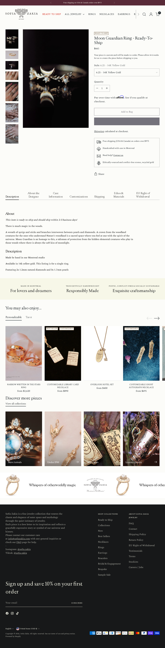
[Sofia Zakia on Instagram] (13, 614)
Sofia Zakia (24, 633)
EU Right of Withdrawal (142, 545)
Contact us (118, 155)
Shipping (99, 131)
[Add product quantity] (107, 88)
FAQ (18, 542)
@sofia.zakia (24, 549)
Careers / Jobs (136, 567)
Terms (132, 556)
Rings (101, 547)
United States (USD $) (28, 628)
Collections (104, 525)
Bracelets (102, 558)
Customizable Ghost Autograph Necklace (141, 386)
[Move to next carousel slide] (157, 318)
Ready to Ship (105, 520)
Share (101, 174)
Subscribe (76, 603)
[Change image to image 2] (11, 55)
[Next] (114, 2)
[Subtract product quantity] (97, 88)
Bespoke (102, 569)
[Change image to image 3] (11, 65)
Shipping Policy (137, 534)
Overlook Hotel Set (102, 384)
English (8, 628)
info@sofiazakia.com (19, 539)
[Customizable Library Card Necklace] (63, 353)
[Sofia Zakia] (21, 14)
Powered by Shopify (13, 636)
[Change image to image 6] (11, 112)
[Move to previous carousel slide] (149, 318)
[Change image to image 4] (11, 75)
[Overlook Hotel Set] (102, 353)
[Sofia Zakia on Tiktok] (18, 614)
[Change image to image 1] (11, 39)
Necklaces (103, 542)
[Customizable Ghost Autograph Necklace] (141, 353)
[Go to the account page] (151, 14)
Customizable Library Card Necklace (63, 386)
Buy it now (127, 121)
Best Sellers (104, 536)
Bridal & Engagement (109, 564)
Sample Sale (104, 575)
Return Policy (136, 540)
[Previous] (50, 2)
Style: (109, 65)
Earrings (102, 553)
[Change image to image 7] (11, 134)
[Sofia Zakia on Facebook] (7, 614)
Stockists (133, 562)
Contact (133, 529)
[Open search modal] (144, 14)
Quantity (98, 82)
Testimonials (135, 551)
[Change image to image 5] (11, 91)
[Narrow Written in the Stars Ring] (23, 353)
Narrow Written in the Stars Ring (23, 386)
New (100, 531)
